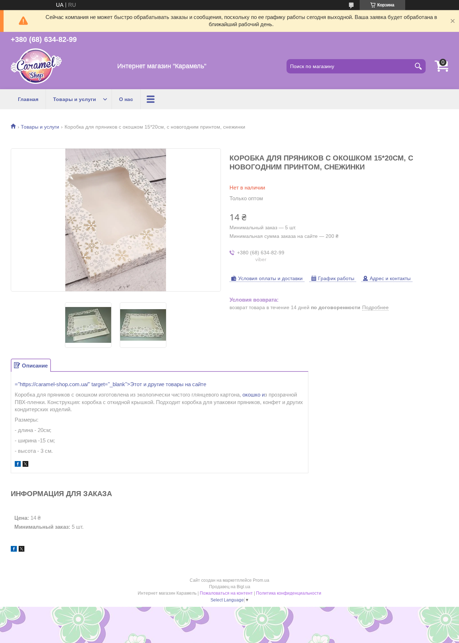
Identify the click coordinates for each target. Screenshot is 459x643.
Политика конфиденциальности (288, 593)
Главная (28, 99)
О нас (126, 99)
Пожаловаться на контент (226, 593)
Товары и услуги (74, 99)
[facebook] (18, 465)
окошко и (253, 395)
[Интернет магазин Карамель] (36, 66)
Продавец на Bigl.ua (229, 586)
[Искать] (418, 66)
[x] (25, 465)
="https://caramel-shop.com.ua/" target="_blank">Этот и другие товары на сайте (110, 384)
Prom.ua (261, 580)
